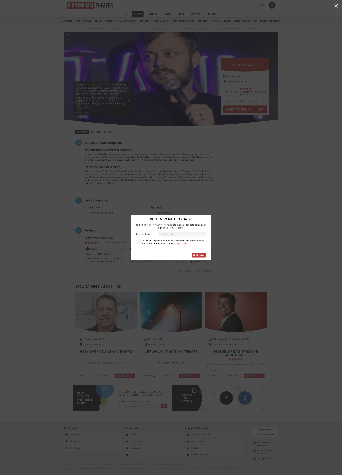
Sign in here (181, 243)
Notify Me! (198, 255)
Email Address (143, 234)
